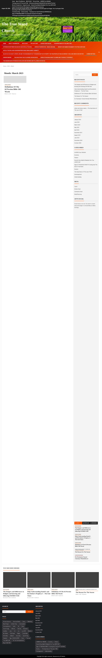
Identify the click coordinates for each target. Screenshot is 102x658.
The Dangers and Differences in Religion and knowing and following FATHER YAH (31, 15)
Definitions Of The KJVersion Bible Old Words (13, 89)
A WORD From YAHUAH (45, 1)
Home (13, 1)
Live (18, 631)
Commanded (22, 623)
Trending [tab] (94, 523)
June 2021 (77, 137)
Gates (22, 626)
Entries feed (77, 189)
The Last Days (36, 1)
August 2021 (77, 135)
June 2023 (77, 122)
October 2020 (77, 143)
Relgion (18, 633)
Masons (30, 631)
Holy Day (19, 628)
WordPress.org (78, 194)
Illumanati (25, 628)
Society (76, 169)
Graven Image (6, 628)
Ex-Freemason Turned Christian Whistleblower (85, 98)
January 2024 (77, 119)
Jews (10, 631)
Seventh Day (25, 635)
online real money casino (80, 108)
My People (12, 633)
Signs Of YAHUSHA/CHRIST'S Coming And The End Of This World (82, 549)
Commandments (7, 626)
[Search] (99, 52)
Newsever (55, 656)
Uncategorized (78, 174)
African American (7, 621)
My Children (5, 633)
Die (18, 626)
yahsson (14, 93)
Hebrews (13, 628)
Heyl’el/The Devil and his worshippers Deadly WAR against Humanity (28, 7)
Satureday (18, 635)
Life (15, 631)
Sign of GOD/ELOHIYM (14, 638)
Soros (22, 638)
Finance (76, 157)
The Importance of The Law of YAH (20, 3)
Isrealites (5, 631)
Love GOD (24, 631)
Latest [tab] (78, 523)
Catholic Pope (14, 623)
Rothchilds (5, 635)
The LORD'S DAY (6, 640)
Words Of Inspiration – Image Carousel (21, 5)
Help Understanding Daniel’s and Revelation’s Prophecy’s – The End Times (83, 538)
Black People (6, 623)
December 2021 (78, 132)
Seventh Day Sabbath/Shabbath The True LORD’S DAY (43, 5)
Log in (75, 186)
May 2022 (76, 127)
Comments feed (78, 191)
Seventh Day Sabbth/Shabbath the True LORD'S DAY (48, 644)
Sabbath (12, 635)
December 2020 (78, 140)
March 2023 (77, 125)
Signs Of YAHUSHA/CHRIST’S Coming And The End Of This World (27, 13)
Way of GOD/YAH (6, 642)
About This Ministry (20, 1)
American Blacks (16, 621)
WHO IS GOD (29, 1)
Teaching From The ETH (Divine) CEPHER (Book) (40, 11)
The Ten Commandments (18, 640)
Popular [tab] (86, 523)
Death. (14, 626)
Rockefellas (25, 633)
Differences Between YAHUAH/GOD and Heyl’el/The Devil (42, 3)
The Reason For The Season (81, 96)
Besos (24, 621)
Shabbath (5, 638)
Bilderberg (30, 621)
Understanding (24, 11)
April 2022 (76, 130)
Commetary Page (16, 11)
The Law (28, 638)
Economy (76, 155)
